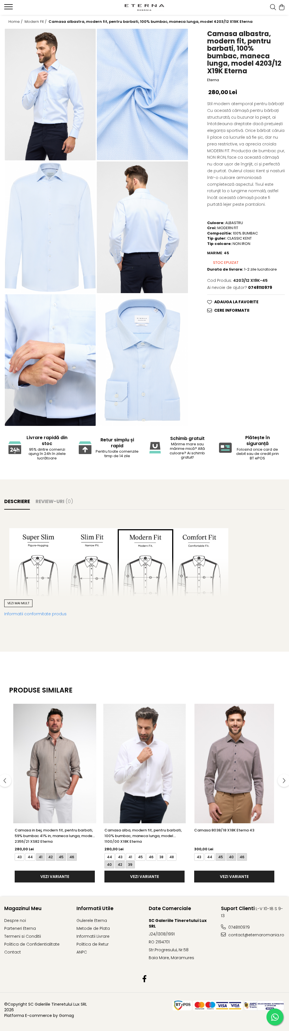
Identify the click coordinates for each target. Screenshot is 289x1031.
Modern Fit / (36, 21)
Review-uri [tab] (54, 501)
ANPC (81, 952)
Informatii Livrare (93, 936)
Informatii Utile (94, 908)
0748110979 (238, 927)
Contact (12, 952)
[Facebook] (145, 979)
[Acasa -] (145, 7)
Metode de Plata (93, 928)
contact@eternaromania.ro (255, 935)
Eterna (213, 80)
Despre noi (15, 920)
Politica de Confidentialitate (32, 944)
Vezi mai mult (18, 603)
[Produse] (9, 8)
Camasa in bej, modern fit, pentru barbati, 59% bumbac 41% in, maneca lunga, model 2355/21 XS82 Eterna (54, 836)
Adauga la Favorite (236, 302)
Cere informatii (231, 310)
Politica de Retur (92, 944)
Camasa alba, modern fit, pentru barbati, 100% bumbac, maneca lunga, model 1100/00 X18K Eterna (143, 836)
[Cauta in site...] (273, 7)
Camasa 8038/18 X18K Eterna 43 (224, 830)
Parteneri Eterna (20, 928)
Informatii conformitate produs (35, 614)
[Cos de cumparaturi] (282, 7)
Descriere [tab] (17, 501)
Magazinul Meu (22, 908)
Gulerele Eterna (91, 920)
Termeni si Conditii (22, 936)
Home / (16, 21)
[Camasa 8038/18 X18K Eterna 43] (234, 763)
